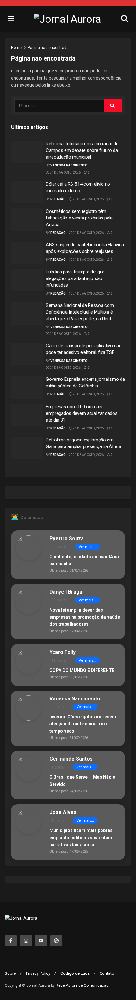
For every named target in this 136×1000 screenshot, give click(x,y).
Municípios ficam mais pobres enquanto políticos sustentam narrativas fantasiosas (81, 837)
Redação (58, 199)
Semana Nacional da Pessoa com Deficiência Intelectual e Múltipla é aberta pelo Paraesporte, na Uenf (80, 311)
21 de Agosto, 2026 (65, 172)
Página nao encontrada (48, 47)
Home (16, 47)
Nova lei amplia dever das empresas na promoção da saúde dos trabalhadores (84, 617)
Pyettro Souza (66, 539)
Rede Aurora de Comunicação (82, 985)
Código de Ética (75, 973)
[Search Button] (113, 105)
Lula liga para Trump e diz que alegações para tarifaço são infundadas (75, 278)
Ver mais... (87, 547)
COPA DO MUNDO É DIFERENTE (81, 670)
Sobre (10, 973)
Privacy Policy (38, 973)
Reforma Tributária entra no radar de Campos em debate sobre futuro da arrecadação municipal (82, 150)
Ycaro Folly (62, 652)
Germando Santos (71, 759)
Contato (107, 973)
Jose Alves (63, 812)
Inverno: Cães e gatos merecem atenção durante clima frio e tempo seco (82, 724)
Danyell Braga (65, 592)
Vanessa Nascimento (69, 165)
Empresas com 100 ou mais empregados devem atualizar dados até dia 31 (81, 413)
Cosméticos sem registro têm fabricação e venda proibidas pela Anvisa (79, 217)
